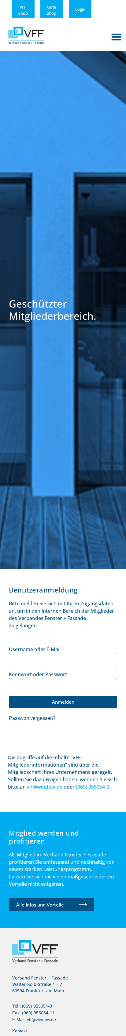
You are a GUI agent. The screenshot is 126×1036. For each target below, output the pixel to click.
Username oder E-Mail (35, 649)
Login (80, 9)
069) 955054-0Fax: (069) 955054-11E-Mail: (33, 1013)
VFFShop (23, 10)
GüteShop (51, 10)
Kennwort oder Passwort (38, 674)
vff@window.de (41, 1019)
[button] (117, 37)
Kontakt (19, 1030)
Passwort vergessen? (32, 718)
